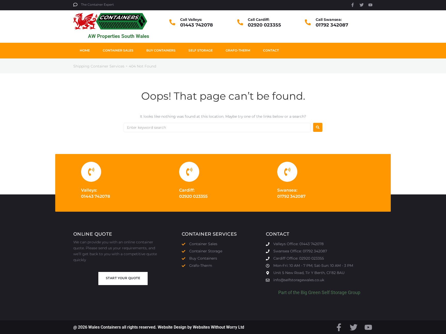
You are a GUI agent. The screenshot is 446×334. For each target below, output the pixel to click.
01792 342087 (332, 25)
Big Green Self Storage (324, 292)
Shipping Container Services (98, 66)
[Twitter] (361, 5)
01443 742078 (196, 25)
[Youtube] (370, 5)
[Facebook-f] (352, 5)
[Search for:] (217, 127)
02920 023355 (264, 25)
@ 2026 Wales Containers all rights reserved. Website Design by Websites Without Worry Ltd (158, 327)
